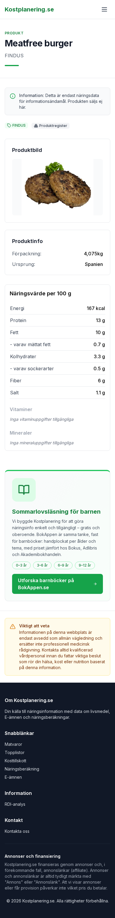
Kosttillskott (15, 760)
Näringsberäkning (22, 768)
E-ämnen (13, 777)
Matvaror (13, 744)
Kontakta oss (17, 831)
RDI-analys (15, 804)
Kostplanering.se (29, 9)
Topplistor (14, 752)
